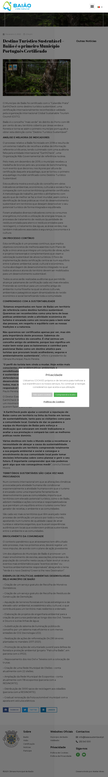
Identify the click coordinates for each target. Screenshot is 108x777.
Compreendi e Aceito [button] (66, 395)
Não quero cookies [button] (42, 395)
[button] (92, 6)
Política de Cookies (54, 401)
